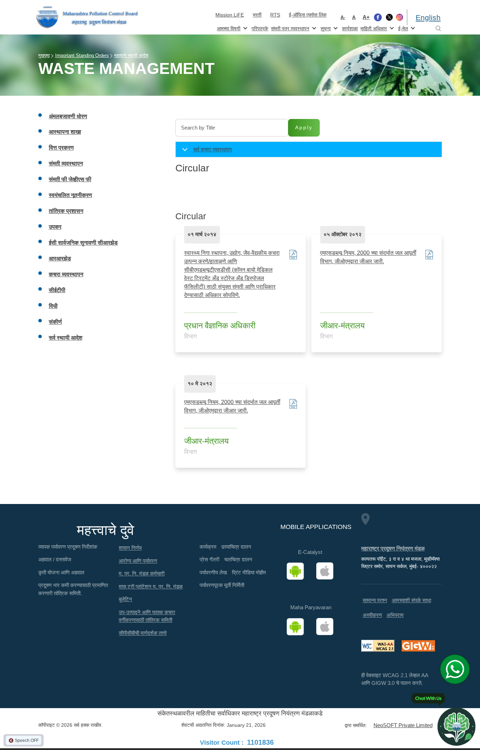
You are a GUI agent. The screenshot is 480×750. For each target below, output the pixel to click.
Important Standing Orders (82, 55)
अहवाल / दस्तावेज (54, 559)
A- (342, 17)
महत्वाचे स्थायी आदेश (131, 55)
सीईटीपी (57, 290)
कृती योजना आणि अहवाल (61, 572)
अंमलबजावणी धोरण (68, 116)
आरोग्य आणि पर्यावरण (138, 561)
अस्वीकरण (372, 615)
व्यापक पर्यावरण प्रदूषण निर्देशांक (67, 547)
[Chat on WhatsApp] (457, 669)
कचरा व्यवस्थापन (66, 274)
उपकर (55, 227)
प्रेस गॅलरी (209, 559)
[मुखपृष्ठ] (87, 17)
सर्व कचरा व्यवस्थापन (212, 149)
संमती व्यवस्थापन (66, 163)
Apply (304, 127)
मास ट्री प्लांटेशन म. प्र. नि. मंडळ (151, 587)
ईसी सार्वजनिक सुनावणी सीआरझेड (83, 243)
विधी (53, 306)
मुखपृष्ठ (44, 55)
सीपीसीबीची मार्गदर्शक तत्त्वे (143, 633)
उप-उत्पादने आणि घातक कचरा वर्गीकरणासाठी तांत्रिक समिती (147, 616)
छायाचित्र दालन (236, 547)
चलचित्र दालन (238, 559)
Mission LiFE (229, 15)
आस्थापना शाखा (65, 132)
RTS (275, 15)
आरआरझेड (60, 258)
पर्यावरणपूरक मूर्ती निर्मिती (222, 585)
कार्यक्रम (208, 547)
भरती (257, 15)
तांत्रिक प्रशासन (66, 211)
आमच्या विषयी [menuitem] (227, 28)
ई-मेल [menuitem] (402, 28)
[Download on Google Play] (297, 571)
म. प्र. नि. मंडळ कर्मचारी (141, 573)
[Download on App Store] (327, 571)
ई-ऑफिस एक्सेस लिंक (307, 15)
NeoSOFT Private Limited (403, 725)
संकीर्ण (55, 322)
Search (438, 29)
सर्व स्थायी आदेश (65, 338)
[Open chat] (456, 726)
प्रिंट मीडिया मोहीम (249, 572)
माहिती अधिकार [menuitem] (373, 28)
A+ (366, 17)
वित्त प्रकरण (61, 148)
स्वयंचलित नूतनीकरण (70, 195)
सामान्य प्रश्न (375, 600)
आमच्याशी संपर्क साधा (411, 600)
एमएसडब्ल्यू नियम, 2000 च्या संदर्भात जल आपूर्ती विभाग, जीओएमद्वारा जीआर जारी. (368, 257)
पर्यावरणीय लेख (213, 572)
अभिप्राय (395, 615)
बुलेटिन (125, 599)
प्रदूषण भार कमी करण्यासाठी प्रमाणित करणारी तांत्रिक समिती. (73, 589)
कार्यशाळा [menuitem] (350, 28)
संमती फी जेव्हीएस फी (70, 179)
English (428, 17)
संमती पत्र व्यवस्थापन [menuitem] (289, 28)
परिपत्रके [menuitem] (260, 28)
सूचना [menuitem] (325, 28)
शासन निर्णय (130, 548)
